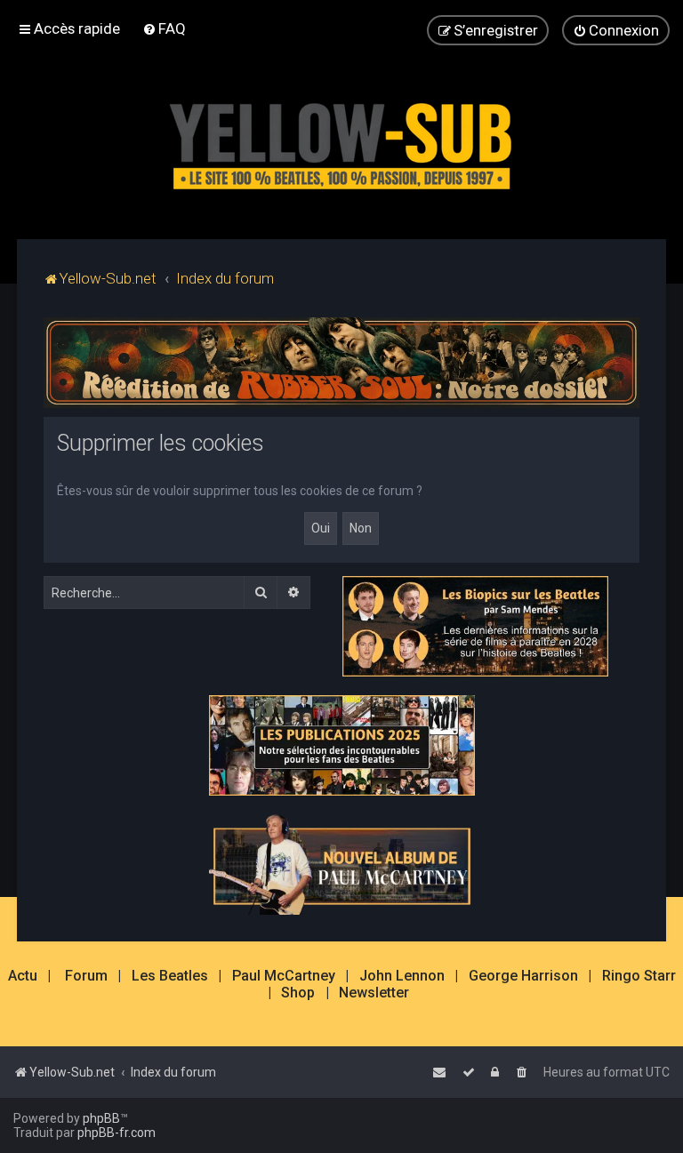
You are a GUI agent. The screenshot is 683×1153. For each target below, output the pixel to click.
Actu (22, 976)
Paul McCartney (283, 976)
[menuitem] (164, 28)
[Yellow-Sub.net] (341, 142)
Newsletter (374, 993)
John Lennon (402, 976)
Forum (86, 976)
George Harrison (523, 976)
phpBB (101, 1118)
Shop (298, 993)
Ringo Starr (639, 976)
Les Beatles (170, 976)
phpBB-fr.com (116, 1132)
